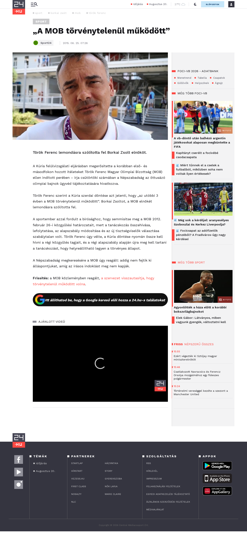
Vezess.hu (78, 478)
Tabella (202, 77)
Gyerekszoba (113, 478)
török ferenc (97, 12)
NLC (73, 501)
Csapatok (218, 77)
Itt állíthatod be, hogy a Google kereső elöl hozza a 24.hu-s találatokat (105, 300)
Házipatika (111, 463)
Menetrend (184, 77)
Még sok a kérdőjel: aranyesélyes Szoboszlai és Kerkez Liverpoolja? (201, 222)
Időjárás (138, 4)
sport (38, 12)
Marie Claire (113, 494)
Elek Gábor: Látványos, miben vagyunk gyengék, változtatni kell (201, 320)
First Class (78, 486)
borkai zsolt (59, 12)
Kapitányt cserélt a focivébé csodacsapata (197, 155)
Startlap (77, 463)
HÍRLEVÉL (152, 471)
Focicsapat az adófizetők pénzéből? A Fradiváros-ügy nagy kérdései (201, 235)
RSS (148, 463)
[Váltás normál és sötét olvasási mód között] (195, 4)
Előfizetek (212, 4)
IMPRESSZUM (154, 478)
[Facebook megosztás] (17, 150)
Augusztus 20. (158, 4)
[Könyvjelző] (17, 171)
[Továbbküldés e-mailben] (17, 160)
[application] (100, 364)
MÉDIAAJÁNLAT (155, 509)
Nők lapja (111, 486)
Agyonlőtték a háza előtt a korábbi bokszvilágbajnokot (200, 309)
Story (108, 471)
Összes (208, 344)
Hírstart (76, 471)
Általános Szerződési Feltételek (168, 501)
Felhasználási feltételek (163, 486)
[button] (100, 363)
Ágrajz (218, 83)
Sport (41, 21)
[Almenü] (34, 4)
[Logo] (160, 385)
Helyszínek (201, 83)
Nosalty (76, 494)
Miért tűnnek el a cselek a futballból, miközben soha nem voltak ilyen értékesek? (199, 169)
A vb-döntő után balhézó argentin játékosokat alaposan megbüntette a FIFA (202, 142)
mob (78, 12)
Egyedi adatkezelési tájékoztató (168, 494)
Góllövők (183, 83)
